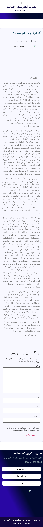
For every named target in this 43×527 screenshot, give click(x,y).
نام (39, 397)
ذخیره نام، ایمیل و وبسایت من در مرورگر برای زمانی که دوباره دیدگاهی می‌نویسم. (22, 429)
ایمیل (38, 407)
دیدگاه (37, 366)
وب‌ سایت (36, 416)
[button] (39, 16)
